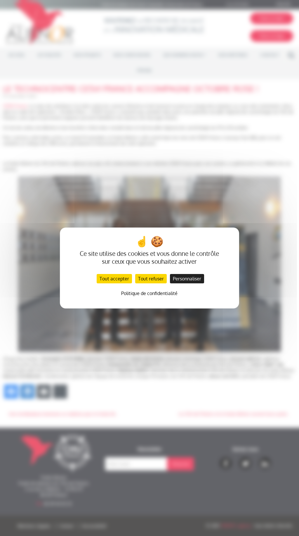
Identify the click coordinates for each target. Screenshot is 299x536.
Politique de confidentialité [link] (149, 293)
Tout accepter (114, 279)
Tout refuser (151, 279)
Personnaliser (187, 279)
